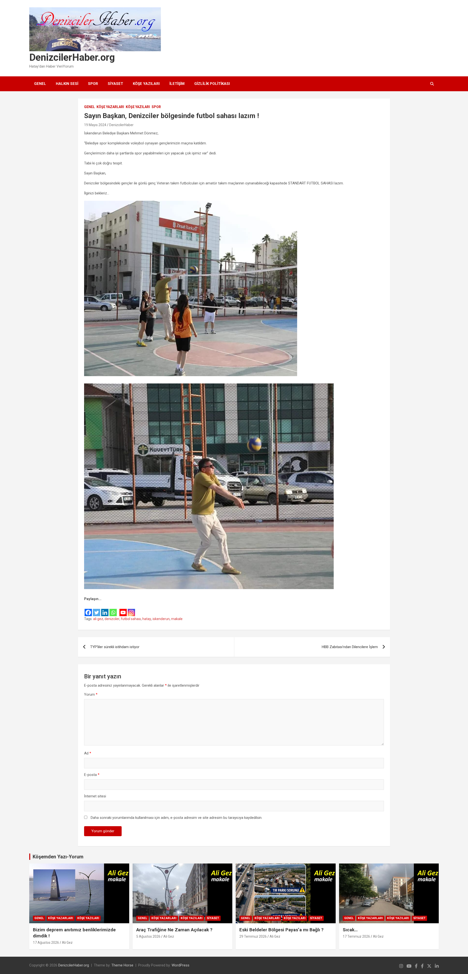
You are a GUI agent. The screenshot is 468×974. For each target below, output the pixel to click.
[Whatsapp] (113, 609)
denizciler (112, 619)
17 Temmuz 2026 (356, 936)
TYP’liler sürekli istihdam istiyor (114, 647)
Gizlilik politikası (212, 83)
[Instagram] (131, 609)
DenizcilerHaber (121, 125)
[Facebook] (88, 609)
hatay (146, 619)
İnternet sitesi (95, 796)
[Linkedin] (104, 609)
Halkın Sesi (67, 83)
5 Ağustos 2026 (148, 936)
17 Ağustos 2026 (46, 942)
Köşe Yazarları (110, 107)
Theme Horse (122, 965)
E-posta (91, 775)
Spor (93, 83)
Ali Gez (67, 942)
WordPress (180, 965)
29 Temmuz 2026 (253, 936)
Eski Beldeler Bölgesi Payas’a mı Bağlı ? (281, 930)
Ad (87, 753)
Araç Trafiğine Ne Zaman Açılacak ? (174, 930)
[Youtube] (123, 609)
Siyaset (115, 83)
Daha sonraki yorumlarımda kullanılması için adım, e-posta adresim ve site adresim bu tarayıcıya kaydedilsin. (176, 817)
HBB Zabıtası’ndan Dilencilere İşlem (350, 647)
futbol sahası (131, 619)
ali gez (98, 619)
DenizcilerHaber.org (72, 57)
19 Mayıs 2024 (95, 125)
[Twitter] (96, 609)
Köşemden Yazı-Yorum (58, 857)
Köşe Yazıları (146, 83)
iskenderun (161, 619)
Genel (40, 83)
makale (177, 619)
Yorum (91, 694)
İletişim (177, 83)
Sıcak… (350, 930)
